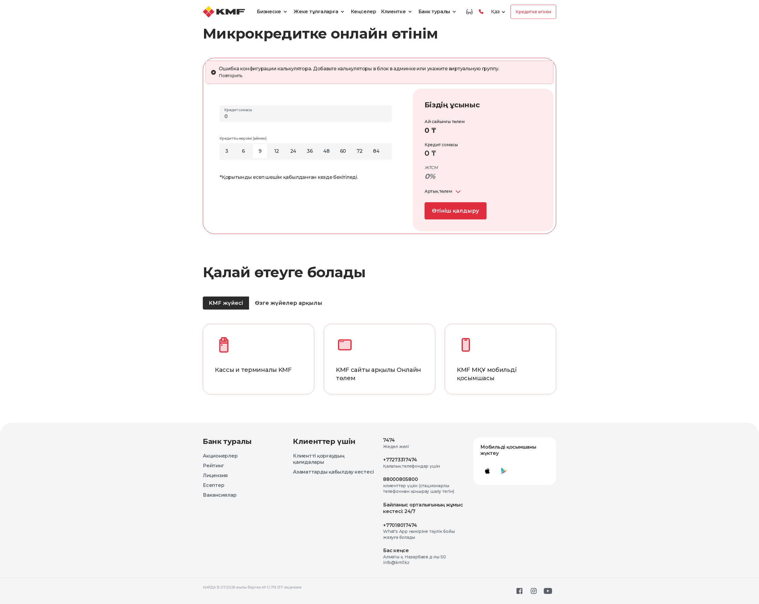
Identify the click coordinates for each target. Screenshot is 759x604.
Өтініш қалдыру (455, 211)
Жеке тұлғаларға (316, 12)
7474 (389, 440)
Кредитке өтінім (533, 12)
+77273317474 (400, 460)
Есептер (213, 485)
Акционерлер (220, 456)
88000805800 (400, 479)
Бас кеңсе (396, 550)
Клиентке (393, 12)
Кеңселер (363, 12)
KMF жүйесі (226, 303)
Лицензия (215, 475)
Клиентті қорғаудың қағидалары (319, 459)
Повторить (231, 75)
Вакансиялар (219, 495)
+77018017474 (400, 525)
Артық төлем (438, 191)
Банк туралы (434, 12)
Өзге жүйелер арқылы (288, 303)
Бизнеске (269, 12)
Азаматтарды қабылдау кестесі (333, 472)
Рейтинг (213, 465)
